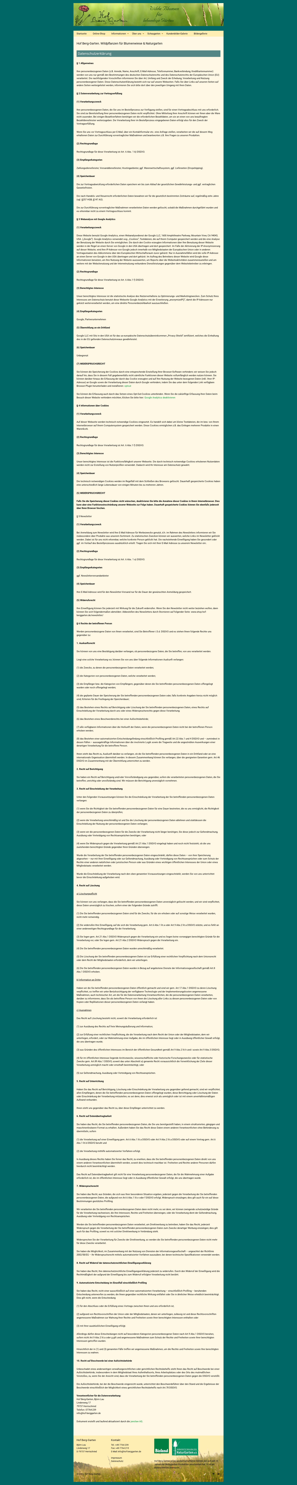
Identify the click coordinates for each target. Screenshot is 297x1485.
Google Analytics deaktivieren (159, 397)
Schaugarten (153, 33)
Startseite (82, 33)
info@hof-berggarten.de (129, 1451)
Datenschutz (117, 1461)
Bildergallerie (200, 33)
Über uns (136, 33)
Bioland (157, 1467)
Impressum (116, 1458)
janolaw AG (136, 1421)
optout (127, 386)
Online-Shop (99, 33)
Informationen (118, 33)
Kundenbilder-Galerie (177, 33)
